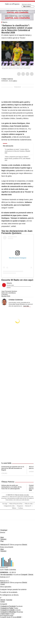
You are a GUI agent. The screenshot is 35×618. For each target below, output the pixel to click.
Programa (16, 4)
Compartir (24, 574)
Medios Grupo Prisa (17, 518)
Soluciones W (28, 506)
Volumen (3, 539)
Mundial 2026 (5, 296)
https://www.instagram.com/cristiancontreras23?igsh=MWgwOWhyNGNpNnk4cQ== (16, 79)
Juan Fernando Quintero (9, 291)
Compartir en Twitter (7, 608)
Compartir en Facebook (8, 606)
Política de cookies (29, 503)
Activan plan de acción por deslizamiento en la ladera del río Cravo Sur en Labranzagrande (11, 487)
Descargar (3, 615)
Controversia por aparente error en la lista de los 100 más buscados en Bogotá (12, 468)
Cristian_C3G (14, 79)
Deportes (5, 22)
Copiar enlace (5, 614)
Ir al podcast (17, 574)
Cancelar (9, 600)
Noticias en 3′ (5, 544)
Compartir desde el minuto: (10, 617)
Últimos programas (16, 544)
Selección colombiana (8, 293)
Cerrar (3, 584)
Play (2, 541)
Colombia (4, 294)
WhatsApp (32, 74)
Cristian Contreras (7, 79)
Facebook (19, 74)
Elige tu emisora (27, 6)
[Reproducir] (4, 285)
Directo (24, 544)
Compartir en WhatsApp (8, 612)
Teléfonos (14, 508)
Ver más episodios (6, 574)
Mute (2, 537)
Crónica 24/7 (4, 567)
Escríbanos (20, 508)
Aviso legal (4, 503)
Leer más (26, 306)
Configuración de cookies (9, 506)
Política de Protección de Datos (16, 503)
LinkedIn (27, 74)
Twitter (23, 74)
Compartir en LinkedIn (8, 610)
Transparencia (20, 506)
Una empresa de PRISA (17, 513)
